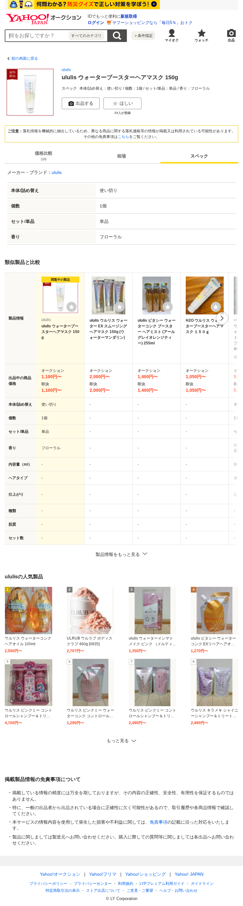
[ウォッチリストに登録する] (71, 307)
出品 (231, 40)
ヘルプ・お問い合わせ (178, 890)
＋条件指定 (143, 35)
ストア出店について (103, 890)
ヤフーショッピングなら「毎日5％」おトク (152, 22)
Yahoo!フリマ (102, 874)
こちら (123, 136)
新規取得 (129, 16)
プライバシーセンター (93, 883)
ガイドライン (202, 883)
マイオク (172, 40)
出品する (84, 103)
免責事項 (158, 822)
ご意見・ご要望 (140, 890)
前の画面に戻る (24, 58)
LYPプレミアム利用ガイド (162, 883)
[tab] (44, 156)
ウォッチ (202, 40)
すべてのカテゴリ (86, 35)
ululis (66, 70)
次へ (222, 318)
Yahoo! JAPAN (189, 874)
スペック (199, 155)
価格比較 (44, 156)
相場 (121, 155)
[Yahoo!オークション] (44, 15)
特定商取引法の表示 (63, 890)
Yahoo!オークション (60, 874)
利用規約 (125, 883)
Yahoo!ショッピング (145, 874)
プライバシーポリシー (48, 883)
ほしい (126, 103)
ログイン (96, 22)
